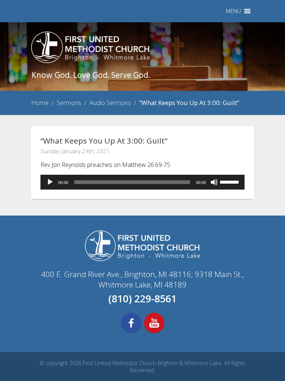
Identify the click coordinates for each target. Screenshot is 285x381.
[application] (142, 182)
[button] (233, 11)
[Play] (50, 182)
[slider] (230, 181)
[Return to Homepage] (90, 61)
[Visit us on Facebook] (131, 332)
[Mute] (214, 182)
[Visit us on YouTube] (154, 332)
